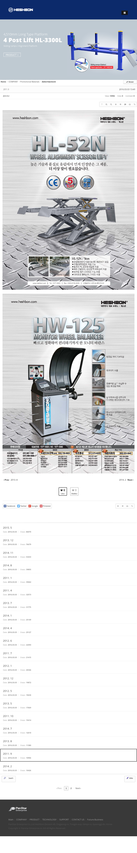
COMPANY (13, 81)
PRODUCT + (12, 54)
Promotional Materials (29, 81)
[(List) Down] (120, 104)
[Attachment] (134, 104)
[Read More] (68, 529)
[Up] (115, 104)
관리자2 (6, 96)
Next (78, 788)
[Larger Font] (106, 104)
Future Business (95, 819)
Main (10, 819)
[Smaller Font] (111, 104)
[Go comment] (125, 104)
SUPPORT (64, 819)
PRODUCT (34, 819)
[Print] (129, 104)
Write (131, 778)
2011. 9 (6, 89)
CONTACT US (78, 819)
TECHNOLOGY (49, 819)
